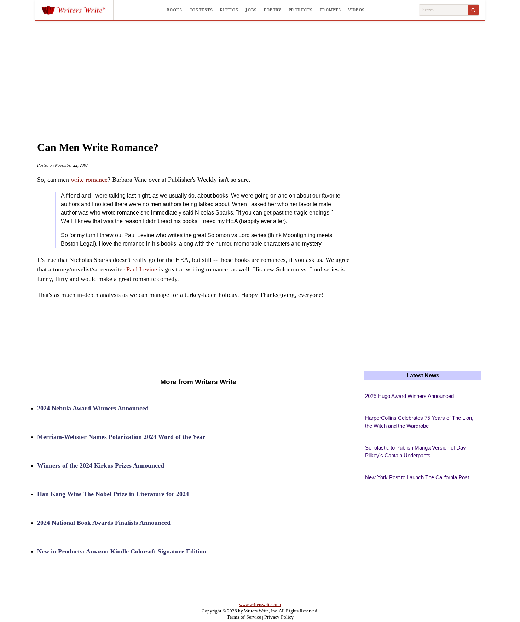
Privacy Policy (279, 617)
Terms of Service (244, 617)
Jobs (251, 10)
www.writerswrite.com (260, 604)
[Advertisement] (260, 73)
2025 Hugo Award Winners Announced (409, 396)
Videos (356, 10)
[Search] (473, 10)
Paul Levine (141, 269)
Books (174, 10)
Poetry (273, 10)
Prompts (330, 10)
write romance (89, 179)
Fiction (229, 10)
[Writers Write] (77, 10)
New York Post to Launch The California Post (417, 477)
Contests (201, 10)
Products (301, 10)
